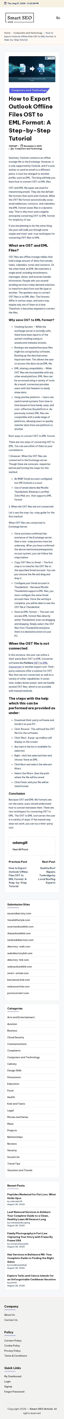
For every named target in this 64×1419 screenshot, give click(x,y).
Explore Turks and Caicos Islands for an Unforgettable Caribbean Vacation (31, 1277)
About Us (9, 1314)
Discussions (14, 1077)
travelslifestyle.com (18, 920)
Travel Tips (13, 1163)
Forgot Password (14, 1391)
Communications (17, 1044)
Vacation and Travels (19, 1170)
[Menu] (58, 18)
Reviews (12, 1143)
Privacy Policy (12, 1350)
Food (10, 1090)
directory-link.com (18, 959)
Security (12, 1150)
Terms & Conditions (15, 1355)
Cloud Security (15, 1037)
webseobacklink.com (19, 966)
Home (7, 33)
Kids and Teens (16, 1103)
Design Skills (14, 1070)
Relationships (15, 1137)
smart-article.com (18, 973)
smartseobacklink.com (20, 926)
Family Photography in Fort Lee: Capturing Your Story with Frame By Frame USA (30, 1237)
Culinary (12, 1063)
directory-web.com (18, 946)
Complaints (14, 1050)
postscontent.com (18, 993)
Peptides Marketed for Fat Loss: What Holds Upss (31, 1196)
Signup (8, 1386)
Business (12, 1030)
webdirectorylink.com (19, 953)
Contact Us (11, 1320)
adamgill (19, 842)
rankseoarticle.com (18, 986)
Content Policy (13, 1340)
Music (10, 1123)
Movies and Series (17, 1117)
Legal (10, 1110)
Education (13, 1083)
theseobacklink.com (19, 933)
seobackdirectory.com (20, 939)
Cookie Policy (12, 1345)
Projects (12, 1130)
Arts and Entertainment (21, 1017)
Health (11, 1097)
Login (7, 1381)
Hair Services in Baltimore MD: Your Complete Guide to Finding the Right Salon (30, 1258)
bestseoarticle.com (18, 979)
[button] (20, 849)
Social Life (13, 1157)
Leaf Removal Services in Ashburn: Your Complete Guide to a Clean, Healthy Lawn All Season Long (29, 1215)
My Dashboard (12, 1376)
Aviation (12, 1024)
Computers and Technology (28, 33)
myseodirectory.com (19, 913)
